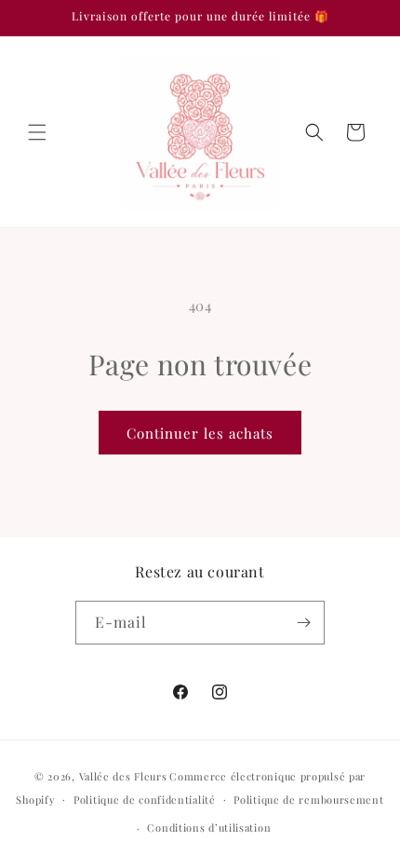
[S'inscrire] (303, 622)
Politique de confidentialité (144, 800)
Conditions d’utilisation (209, 827)
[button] (37, 132)
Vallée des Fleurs (123, 776)
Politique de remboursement (308, 800)
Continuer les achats (200, 433)
